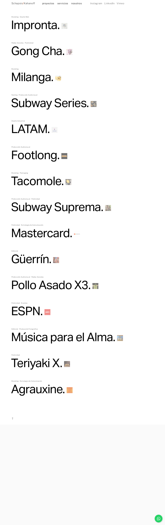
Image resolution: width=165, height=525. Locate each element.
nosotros (76, 3)
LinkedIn (109, 3)
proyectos (48, 3)
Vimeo (120, 3)
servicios (62, 3)
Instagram (96, 3)
